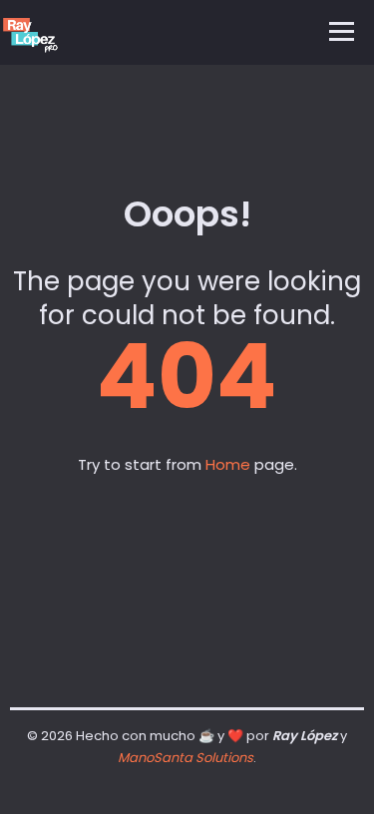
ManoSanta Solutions (185, 757)
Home (227, 464)
